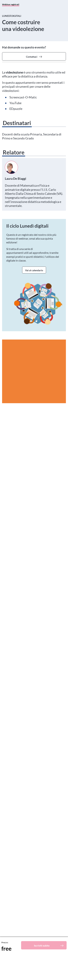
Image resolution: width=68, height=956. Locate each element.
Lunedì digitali (11, 15)
